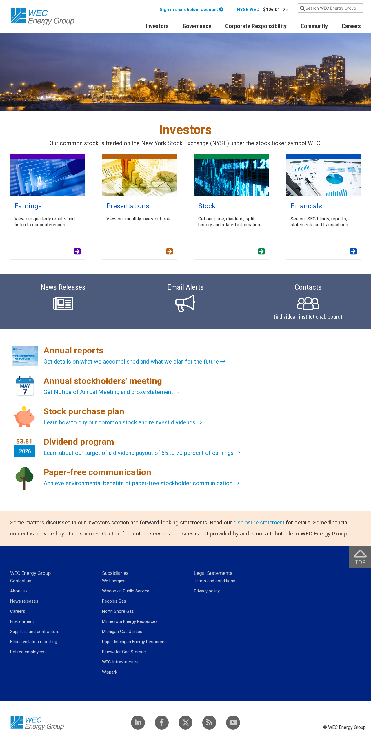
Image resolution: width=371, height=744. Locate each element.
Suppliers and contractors (34, 631)
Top (363, 557)
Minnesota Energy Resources (130, 621)
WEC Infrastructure (120, 662)
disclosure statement (258, 522)
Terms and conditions (214, 580)
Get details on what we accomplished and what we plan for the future (131, 361)
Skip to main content (62, 4)
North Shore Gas (118, 611)
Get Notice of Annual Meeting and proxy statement (108, 392)
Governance (197, 26)
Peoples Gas (114, 601)
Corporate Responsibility (256, 26)
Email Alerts (185, 287)
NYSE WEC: (249, 9)
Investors (157, 26)
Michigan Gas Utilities (122, 631)
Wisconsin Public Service (125, 591)
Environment (22, 621)
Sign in (189, 9)
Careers (351, 26)
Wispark (109, 672)
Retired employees (28, 651)
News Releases (63, 287)
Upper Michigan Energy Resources (134, 641)
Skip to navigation (26, 4)
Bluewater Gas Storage (124, 651)
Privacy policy (207, 591)
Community (314, 26)
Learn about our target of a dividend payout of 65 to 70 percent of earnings (139, 452)
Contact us (20, 580)
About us (19, 591)
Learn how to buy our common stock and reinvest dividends (120, 422)
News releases (24, 601)
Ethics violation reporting (33, 641)
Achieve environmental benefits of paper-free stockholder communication (138, 483)
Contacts (308, 301)
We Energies (114, 580)
